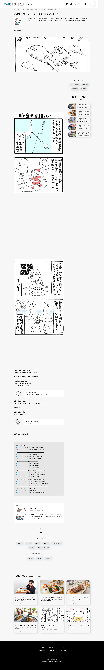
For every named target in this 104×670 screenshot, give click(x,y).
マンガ (30, 558)
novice (61, 654)
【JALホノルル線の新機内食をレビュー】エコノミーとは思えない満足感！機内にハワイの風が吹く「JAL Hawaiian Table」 (25, 599)
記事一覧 (35, 654)
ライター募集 (63, 650)
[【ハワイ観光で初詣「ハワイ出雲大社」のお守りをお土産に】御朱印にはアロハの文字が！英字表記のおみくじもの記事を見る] (72, 120)
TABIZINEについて (41, 647)
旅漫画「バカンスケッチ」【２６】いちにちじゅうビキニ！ (52, 626)
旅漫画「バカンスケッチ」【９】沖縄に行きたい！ (28, 465)
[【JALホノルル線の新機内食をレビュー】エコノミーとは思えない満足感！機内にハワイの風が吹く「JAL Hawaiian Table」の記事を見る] (25, 587)
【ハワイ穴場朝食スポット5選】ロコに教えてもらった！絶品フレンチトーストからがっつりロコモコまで (25, 627)
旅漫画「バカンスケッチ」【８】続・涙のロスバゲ (28, 463)
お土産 (36, 543)
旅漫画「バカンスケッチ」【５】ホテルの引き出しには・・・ (31, 456)
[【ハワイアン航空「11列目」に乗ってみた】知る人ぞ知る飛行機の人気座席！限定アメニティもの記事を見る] (72, 106)
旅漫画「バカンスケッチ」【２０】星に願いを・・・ (29, 490)
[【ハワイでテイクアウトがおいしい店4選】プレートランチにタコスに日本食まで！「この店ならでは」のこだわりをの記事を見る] (52, 587)
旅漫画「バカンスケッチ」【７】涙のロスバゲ (27, 461)
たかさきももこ (34, 508)
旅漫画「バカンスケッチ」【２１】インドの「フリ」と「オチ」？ (32, 492)
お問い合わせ (53, 650)
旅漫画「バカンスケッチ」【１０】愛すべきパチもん (29, 467)
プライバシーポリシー (62, 647)
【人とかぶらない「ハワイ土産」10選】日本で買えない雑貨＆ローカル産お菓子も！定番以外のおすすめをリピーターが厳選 (83, 134)
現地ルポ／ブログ (56, 543)
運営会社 (51, 647)
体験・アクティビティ (43, 547)
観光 (19, 543)
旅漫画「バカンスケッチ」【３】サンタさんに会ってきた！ (30, 452)
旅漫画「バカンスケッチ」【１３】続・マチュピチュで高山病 (31, 474)
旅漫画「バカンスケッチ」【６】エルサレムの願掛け (29, 458)
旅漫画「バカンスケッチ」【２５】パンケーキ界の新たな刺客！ (78, 626)
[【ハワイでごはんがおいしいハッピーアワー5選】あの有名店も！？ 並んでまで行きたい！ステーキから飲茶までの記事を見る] (78, 587)
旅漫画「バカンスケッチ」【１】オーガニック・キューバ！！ (31, 447)
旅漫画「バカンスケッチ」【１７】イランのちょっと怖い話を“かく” (32, 483)
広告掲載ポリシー (42, 650)
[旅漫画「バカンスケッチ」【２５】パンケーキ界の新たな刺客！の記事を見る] (78, 615)
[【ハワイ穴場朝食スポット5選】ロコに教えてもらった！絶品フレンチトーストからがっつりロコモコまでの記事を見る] (25, 615)
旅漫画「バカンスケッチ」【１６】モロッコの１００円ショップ (31, 481)
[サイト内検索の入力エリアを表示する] (85, 4)
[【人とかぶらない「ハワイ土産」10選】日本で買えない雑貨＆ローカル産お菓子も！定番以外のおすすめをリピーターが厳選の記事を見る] (72, 134)
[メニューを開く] (93, 4)
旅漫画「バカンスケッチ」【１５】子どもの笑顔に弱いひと (30, 479)
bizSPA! (69, 654)
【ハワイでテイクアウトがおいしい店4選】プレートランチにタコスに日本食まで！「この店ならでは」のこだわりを (52, 599)
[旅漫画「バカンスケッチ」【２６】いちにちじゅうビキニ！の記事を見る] (52, 615)
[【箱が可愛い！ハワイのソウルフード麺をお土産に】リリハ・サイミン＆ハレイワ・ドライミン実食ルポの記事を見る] (72, 127)
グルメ (28, 543)
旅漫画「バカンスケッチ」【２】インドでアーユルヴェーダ (30, 449)
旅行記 (39, 558)
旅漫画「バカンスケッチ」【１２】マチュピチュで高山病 (30, 472)
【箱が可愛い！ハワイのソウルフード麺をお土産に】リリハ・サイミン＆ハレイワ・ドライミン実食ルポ (83, 127)
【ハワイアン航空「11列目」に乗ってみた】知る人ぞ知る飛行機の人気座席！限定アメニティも (83, 106)
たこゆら (23, 595)
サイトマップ (44, 654)
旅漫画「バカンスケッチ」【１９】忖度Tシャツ (27, 488)
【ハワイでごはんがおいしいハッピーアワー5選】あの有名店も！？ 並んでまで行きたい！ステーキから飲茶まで (78, 599)
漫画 (48, 558)
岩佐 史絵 (49, 595)
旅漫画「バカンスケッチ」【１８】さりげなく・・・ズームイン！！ (32, 486)
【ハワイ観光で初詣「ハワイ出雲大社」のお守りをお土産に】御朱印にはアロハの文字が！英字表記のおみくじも (83, 120)
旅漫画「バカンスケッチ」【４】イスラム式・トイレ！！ (30, 454)
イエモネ (54, 654)
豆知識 (31, 547)
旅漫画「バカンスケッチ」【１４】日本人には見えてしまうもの (31, 477)
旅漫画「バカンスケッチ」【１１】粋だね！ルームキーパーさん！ (32, 470)
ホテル (45, 543)
